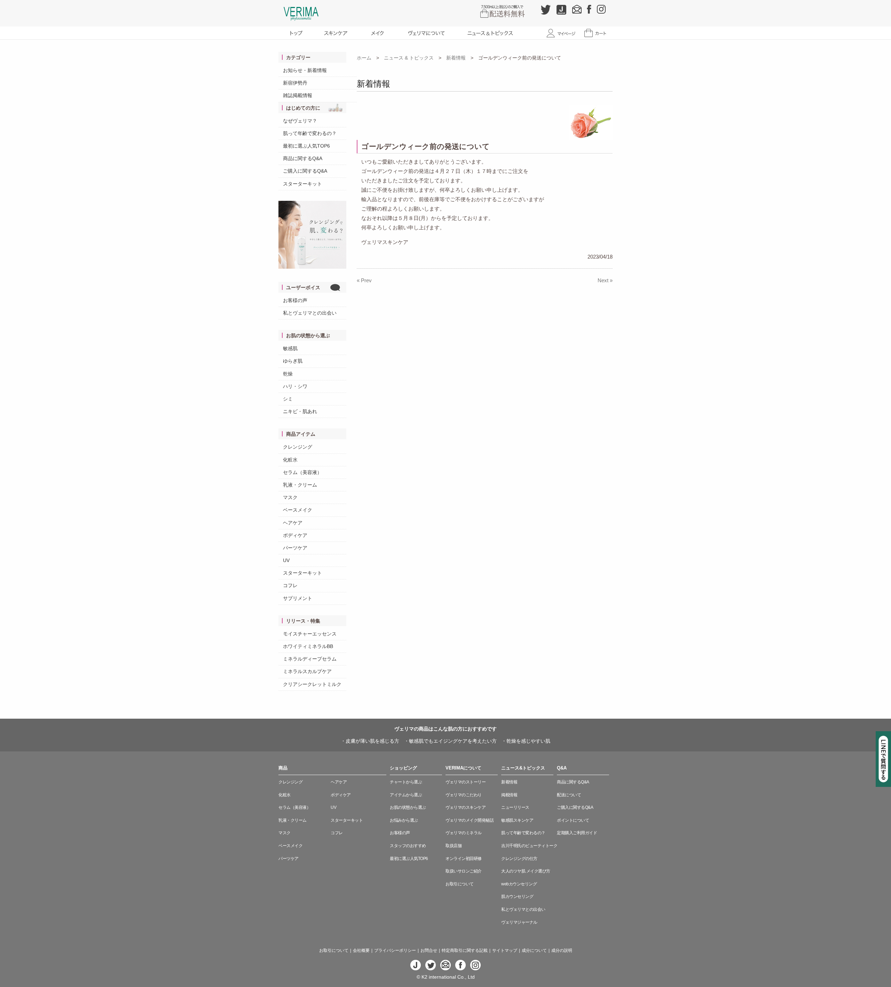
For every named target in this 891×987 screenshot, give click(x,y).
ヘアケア (292, 523)
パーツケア (295, 548)
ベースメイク (297, 510)
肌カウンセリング (517, 896)
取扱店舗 (454, 845)
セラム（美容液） (302, 472)
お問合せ (428, 950)
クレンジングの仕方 (519, 858)
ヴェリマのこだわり (464, 794)
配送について (569, 794)
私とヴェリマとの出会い (310, 313)
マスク (290, 497)
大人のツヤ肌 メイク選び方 (525, 871)
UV (286, 560)
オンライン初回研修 (464, 858)
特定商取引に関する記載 (465, 950)
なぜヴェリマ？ (300, 121)
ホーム (364, 58)
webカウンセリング (519, 884)
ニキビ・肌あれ (300, 411)
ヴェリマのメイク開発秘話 (470, 820)
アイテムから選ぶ (406, 794)
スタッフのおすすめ (408, 845)
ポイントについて (573, 820)
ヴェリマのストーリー (466, 782)
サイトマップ (504, 950)
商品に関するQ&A (302, 158)
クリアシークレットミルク (312, 684)
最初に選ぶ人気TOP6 (306, 146)
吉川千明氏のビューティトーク (529, 845)
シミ (288, 399)
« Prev (364, 280)
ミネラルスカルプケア (307, 671)
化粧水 (290, 460)
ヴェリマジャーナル (519, 922)
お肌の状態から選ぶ (408, 807)
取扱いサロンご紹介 (464, 871)
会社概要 (361, 950)
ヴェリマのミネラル (464, 832)
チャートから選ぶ (406, 782)
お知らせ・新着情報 (305, 70)
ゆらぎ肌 (292, 361)
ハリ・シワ (295, 386)
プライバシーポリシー (395, 950)
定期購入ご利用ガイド (577, 832)
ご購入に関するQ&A (305, 171)
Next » (605, 280)
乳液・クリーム (300, 485)
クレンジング (297, 447)
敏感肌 (290, 348)
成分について (534, 950)
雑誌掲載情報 (297, 95)
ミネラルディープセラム (310, 659)
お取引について (460, 884)
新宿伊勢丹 (295, 83)
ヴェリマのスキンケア (466, 807)
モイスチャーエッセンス (310, 634)
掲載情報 (509, 794)
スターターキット (302, 184)
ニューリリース (515, 807)
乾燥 (288, 374)
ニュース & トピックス (409, 58)
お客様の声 (295, 300)
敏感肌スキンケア (517, 820)
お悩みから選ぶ (404, 820)
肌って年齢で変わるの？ (310, 133)
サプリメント (297, 598)
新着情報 (456, 58)
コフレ (290, 585)
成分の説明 (561, 950)
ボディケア (295, 535)
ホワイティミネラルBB (308, 646)
